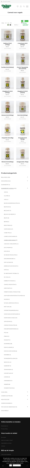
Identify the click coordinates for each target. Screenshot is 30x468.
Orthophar (7, 321)
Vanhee (6, 377)
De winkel (3, 437)
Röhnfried (7, 343)
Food (2, 392)
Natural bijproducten (10, 303)
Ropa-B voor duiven (9, 351)
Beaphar (6, 206)
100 (11, 23)
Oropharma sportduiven (11, 314)
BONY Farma (7, 225)
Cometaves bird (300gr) (22, 44)
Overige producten (9, 325)
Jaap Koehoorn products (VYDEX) (13, 295)
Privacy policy (16, 465)
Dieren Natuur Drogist (10, 266)
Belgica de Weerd (9, 214)
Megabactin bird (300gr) (7, 91)
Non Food (4, 399)
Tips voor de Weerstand (8, 406)
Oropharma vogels (9, 317)
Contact (3, 446)
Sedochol (7, 362)
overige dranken (6, 403)
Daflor (6, 251)
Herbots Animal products (11, 291)
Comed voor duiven (9, 236)
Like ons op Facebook (6, 454)
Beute (5, 218)
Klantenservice (4, 426)
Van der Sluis (7, 373)
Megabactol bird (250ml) (23, 91)
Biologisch (4, 177)
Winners (6, 384)
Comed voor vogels (10, 240)
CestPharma (7, 229)
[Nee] (28, 462)
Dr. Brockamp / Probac (10, 273)
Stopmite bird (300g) (22, 138)
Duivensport (4, 184)
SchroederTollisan (9, 358)
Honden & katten (6, 395)
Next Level (7, 306)
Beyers (6, 221)
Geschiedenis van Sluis (6, 443)
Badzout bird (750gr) (8, 44)
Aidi (5, 192)
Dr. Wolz (6, 277)
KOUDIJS (6, 299)
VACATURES (4, 410)
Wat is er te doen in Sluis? (7, 440)
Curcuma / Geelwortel (10, 243)
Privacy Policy (4, 428)
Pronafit (6, 340)
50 (8, 23)
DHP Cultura (7, 262)
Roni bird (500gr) (22, 115)
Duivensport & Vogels (7, 188)
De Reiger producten (10, 254)
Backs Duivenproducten (11, 203)
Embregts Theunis (9, 280)
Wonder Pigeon (8, 388)
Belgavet (6, 210)
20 (6, 23)
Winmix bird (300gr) (7, 162)
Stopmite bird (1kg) (7, 138)
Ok (10, 465)
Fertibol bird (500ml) (7, 67)
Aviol (5, 199)
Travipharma (7, 369)
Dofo (5, 269)
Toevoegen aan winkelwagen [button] (7, 37)
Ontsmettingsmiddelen (10, 310)
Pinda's (6, 336)
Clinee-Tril (7, 232)
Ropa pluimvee (8, 347)
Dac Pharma (7, 247)
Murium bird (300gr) (8, 115)
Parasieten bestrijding (10, 328)
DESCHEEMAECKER (9, 258)
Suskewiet (7, 365)
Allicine (6, 195)
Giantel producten (9, 284)
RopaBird (6, 354)
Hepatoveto (7, 288)
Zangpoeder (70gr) (22, 162)
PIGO (5, 332)
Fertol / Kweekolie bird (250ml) (22, 68)
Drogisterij (4, 181)
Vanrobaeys (7, 380)
